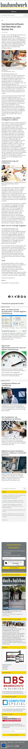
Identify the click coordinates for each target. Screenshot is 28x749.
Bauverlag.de (4, 747)
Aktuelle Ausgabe (6, 664)
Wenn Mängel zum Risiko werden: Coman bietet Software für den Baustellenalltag (12, 506)
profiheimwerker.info (16, 641)
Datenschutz (21, 742)
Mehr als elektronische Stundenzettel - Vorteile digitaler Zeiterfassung (14, 311)
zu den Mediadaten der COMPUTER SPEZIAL (13, 709)
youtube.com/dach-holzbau (9, 633)
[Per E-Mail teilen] (21, 297)
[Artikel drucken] (24, 297)
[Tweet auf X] (12, 297)
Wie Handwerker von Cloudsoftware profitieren (11, 418)
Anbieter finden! (14, 735)
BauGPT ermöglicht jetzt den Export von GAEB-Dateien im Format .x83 (12, 501)
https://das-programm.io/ (8, 277)
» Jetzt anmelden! (14, 568)
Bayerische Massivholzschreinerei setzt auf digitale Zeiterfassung (14, 348)
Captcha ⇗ (19, 565)
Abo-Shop (4, 667)
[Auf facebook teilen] (9, 297)
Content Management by (7, 746)
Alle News (4, 520)
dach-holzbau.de (12, 636)
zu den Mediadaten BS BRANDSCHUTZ (12, 691)
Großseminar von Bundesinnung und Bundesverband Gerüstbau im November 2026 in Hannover (13, 496)
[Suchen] (25, 15)
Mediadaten (5, 666)
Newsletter (3, 742)
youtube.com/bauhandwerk (9, 632)
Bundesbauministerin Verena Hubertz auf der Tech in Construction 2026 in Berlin (13, 515)
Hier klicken (16, 563)
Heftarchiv (5, 669)
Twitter (24, 642)
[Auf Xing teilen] (15, 297)
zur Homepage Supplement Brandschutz (13, 693)
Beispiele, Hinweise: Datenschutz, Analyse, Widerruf (13, 571)
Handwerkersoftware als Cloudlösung (11, 384)
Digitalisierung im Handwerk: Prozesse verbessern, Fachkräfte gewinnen (14, 453)
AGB (16, 742)
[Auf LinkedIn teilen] (18, 297)
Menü (14, 11)
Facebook (7, 644)
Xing (20, 642)
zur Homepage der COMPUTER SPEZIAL (12, 710)
